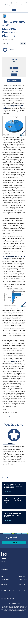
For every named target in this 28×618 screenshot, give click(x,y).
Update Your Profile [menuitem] (22, 582)
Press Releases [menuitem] (4, 584)
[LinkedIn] (11, 416)
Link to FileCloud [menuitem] (21, 584)
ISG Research (9, 443)
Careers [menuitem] (2, 564)
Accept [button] (14, 9)
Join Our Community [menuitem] (22, 579)
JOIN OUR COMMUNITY (14, 80)
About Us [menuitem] (3, 561)
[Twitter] (9, 416)
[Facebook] (7, 416)
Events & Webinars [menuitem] (5, 579)
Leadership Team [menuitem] (4, 569)
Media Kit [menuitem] (3, 582)
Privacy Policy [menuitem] (4, 590)
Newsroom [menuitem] (3, 572)
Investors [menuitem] (3, 566)
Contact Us (14, 542)
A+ (17, 68)
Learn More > (7, 491)
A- (11, 68)
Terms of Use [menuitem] (12, 590)
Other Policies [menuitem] (4, 595)
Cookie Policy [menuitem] (20, 590)
